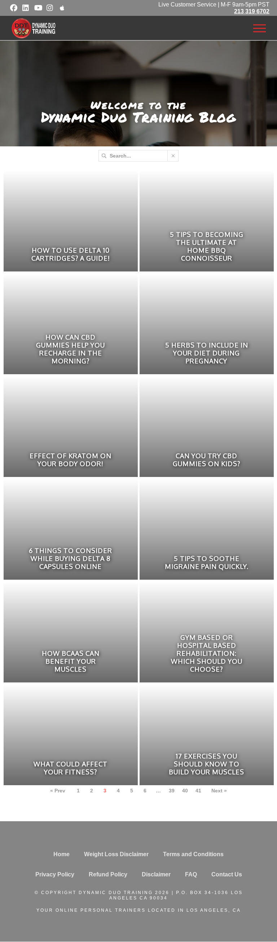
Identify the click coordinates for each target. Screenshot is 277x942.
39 (172, 790)
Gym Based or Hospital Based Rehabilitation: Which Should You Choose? (206, 653)
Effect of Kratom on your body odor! (70, 460)
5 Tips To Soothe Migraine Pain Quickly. (207, 562)
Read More (75, 269)
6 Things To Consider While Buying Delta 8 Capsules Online (70, 558)
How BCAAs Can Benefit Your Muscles (71, 661)
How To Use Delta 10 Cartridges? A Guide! (70, 254)
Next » (219, 790)
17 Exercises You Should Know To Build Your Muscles (206, 764)
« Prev (57, 790)
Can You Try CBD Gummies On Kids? (206, 460)
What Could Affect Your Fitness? (70, 768)
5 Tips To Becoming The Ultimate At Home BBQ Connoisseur (206, 246)
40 (185, 790)
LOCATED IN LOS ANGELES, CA (194, 910)
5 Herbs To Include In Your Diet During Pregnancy (206, 353)
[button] (259, 28)
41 (198, 790)
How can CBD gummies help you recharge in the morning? (70, 349)
